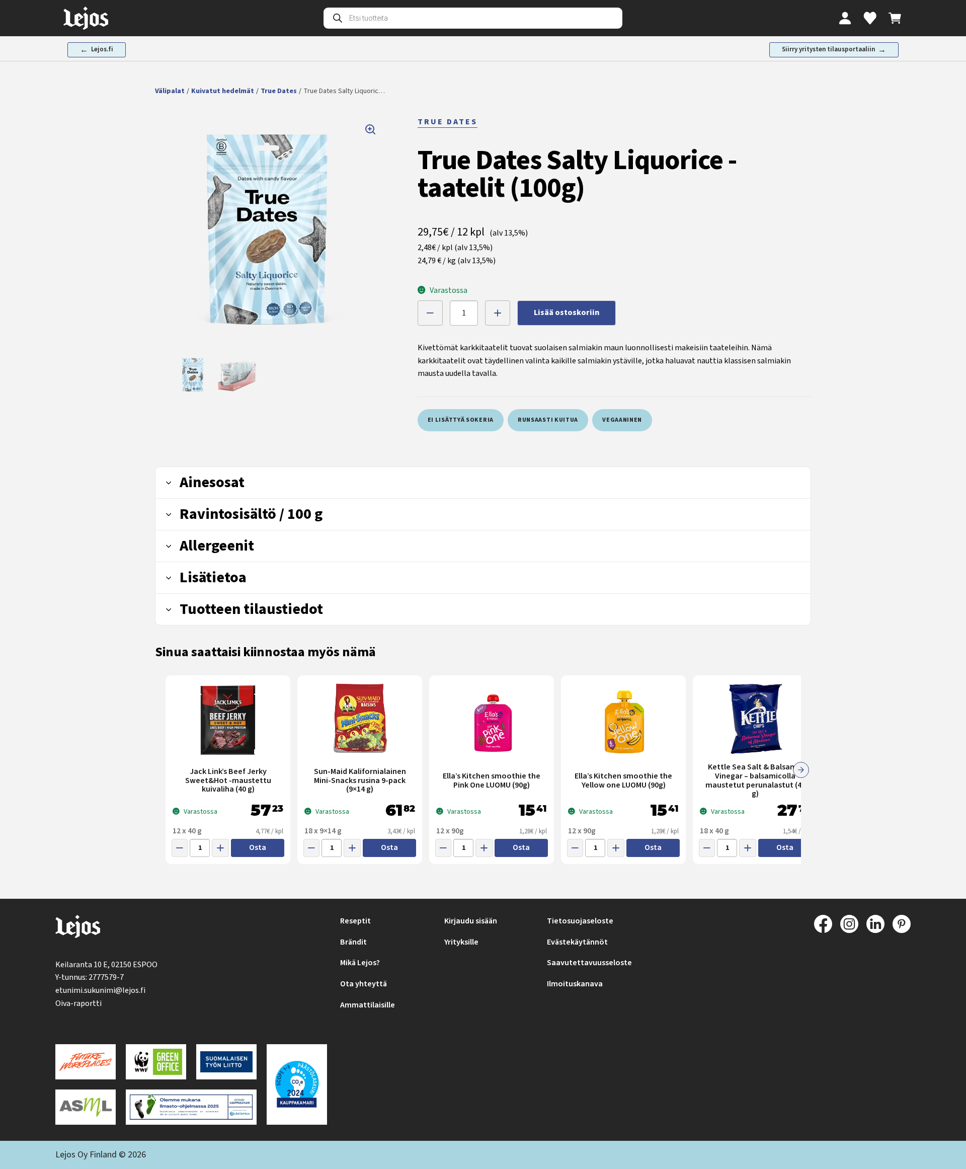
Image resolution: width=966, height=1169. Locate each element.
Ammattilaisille (367, 1004)
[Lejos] (77, 929)
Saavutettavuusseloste (589, 962)
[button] (269, 230)
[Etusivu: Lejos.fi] (85, 18)
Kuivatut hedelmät (222, 91)
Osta (257, 847)
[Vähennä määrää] (430, 313)
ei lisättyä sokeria (461, 420)
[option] (193, 375)
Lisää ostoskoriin (566, 312)
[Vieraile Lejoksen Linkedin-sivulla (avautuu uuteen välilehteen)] (875, 924)
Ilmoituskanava (575, 983)
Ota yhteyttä (363, 983)
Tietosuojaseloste (580, 920)
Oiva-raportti (78, 1003)
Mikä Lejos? (360, 962)
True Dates (279, 91)
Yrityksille (461, 942)
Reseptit (355, 920)
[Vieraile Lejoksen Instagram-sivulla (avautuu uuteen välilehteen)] (849, 924)
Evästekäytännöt (577, 942)
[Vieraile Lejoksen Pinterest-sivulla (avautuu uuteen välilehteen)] (902, 924)
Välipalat (170, 91)
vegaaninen (622, 420)
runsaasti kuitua (548, 420)
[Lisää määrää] (497, 313)
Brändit (353, 942)
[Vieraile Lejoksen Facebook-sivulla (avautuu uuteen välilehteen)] (823, 924)
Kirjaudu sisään (470, 920)
